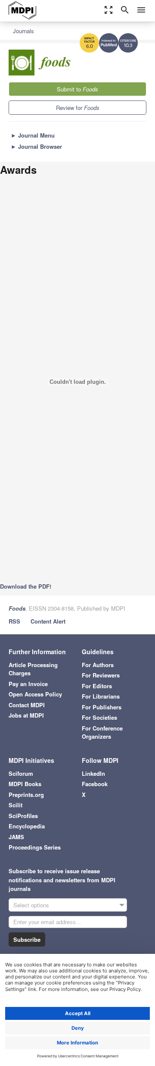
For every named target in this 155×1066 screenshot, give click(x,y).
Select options (31, 905)
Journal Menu (33, 135)
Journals (23, 31)
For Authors (98, 665)
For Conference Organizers (102, 732)
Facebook (95, 784)
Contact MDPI (27, 705)
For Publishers (101, 707)
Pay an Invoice (28, 684)
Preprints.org (26, 794)
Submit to (77, 89)
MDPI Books (25, 784)
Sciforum (21, 773)
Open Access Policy (35, 694)
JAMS (16, 837)
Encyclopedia (27, 826)
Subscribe (26, 939)
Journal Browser (36, 146)
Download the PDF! (25, 586)
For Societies (99, 717)
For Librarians (101, 696)
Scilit (15, 805)
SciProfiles (23, 816)
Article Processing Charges (33, 669)
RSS (14, 621)
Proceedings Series (35, 847)
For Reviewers (101, 675)
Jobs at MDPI (26, 715)
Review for (77, 107)
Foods (17, 608)
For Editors (97, 686)
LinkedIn (93, 773)
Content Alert (48, 621)
